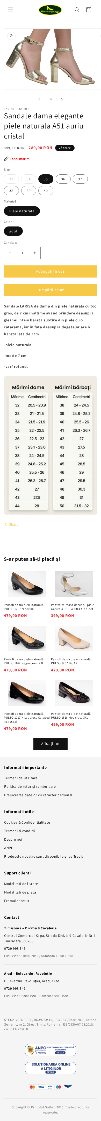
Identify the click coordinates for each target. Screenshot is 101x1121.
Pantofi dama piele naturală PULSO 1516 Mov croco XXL (71, 716)
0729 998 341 (14, 988)
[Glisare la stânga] (39, 99)
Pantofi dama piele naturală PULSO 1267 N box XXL (24, 607)
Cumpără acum (50, 289)
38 (11, 190)
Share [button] (14, 524)
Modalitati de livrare (21, 883)
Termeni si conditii (19, 830)
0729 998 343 (15, 948)
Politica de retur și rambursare (30, 786)
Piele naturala (21, 211)
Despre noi (13, 839)
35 (46, 179)
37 (80, 179)
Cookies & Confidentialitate (27, 822)
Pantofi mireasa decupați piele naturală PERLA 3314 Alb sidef (72, 607)
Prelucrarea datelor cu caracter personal (38, 795)
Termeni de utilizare (21, 778)
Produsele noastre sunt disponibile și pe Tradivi (44, 856)
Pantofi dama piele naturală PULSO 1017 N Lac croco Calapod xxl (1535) (27, 718)
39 (29, 190)
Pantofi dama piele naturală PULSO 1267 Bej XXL (71, 661)
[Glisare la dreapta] (62, 99)
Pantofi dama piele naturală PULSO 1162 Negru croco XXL (24, 661)
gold (13, 231)
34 (31, 180)
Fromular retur (16, 900)
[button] (10, 9)
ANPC (8, 848)
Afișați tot (50, 743)
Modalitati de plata (20, 892)
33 (14, 180)
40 (46, 190)
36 (63, 179)
